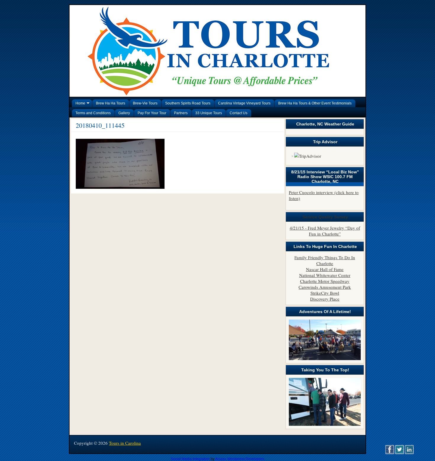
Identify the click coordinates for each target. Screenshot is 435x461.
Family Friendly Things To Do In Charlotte (324, 260)
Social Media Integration (190, 459)
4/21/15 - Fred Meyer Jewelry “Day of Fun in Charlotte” (325, 231)
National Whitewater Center (324, 275)
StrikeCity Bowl (324, 293)
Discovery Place (324, 299)
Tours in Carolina (125, 443)
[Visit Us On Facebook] (389, 452)
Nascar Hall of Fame (325, 269)
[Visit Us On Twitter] (399, 452)
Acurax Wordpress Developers (239, 459)
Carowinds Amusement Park (325, 287)
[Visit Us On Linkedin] (409, 452)
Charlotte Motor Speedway (324, 281)
